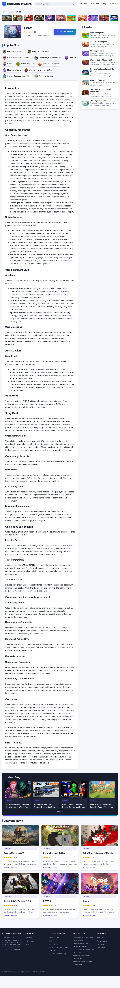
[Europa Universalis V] (7, 18)
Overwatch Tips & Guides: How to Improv (83, 939)
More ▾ (113, 4)
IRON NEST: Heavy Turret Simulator (59, 949)
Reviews (83, 4)
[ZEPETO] (50, 18)
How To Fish (54, 938)
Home (4, 12)
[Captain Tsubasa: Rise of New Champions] (115, 18)
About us (100, 938)
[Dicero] (61, 18)
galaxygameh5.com (19, 3)
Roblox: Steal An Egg (57, 954)
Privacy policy (102, 941)
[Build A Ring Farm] (71, 18)
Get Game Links (66, 32)
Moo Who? (53, 944)
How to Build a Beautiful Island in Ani (82, 957)
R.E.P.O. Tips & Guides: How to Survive (83, 951)
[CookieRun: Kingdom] (82, 18)
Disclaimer (101, 944)
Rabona (52, 941)
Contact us (101, 948)
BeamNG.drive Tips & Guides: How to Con (81, 945)
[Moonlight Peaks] (93, 18)
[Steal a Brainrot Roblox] (17, 18)
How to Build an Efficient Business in (82, 963)
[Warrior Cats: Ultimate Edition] (104, 18)
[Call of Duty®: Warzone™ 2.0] (39, 18)
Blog (104, 4)
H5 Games (94, 4)
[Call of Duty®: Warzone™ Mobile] (28, 18)
